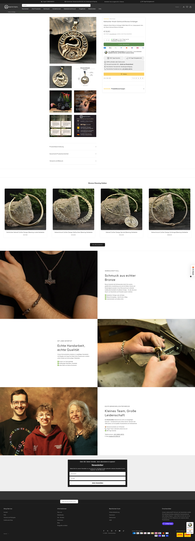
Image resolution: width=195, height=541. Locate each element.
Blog (58, 523)
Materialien (92, 9)
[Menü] (192, 523)
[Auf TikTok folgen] (123, 531)
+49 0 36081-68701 (118, 434)
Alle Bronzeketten (97, 244)
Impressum (112, 515)
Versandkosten (112, 34)
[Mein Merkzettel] (187, 7)
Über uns (59, 512)
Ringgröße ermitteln (62, 525)
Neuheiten (25, 9)
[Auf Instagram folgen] (111, 531)
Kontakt (6, 512)
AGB (110, 520)
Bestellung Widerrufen (69, 501)
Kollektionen (57, 9)
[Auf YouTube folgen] (119, 531)
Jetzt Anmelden (97, 483)
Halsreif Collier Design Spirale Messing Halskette (121, 232)
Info (100, 9)
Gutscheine (60, 520)
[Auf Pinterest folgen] (115, 531)
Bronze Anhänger (11, 12)
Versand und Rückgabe (10, 517)
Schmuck (47, 9)
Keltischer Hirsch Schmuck (23, 12)
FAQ (5, 515)
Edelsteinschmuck (70, 9)
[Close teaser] (190, 276)
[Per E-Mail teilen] (142, 78)
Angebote (82, 9)
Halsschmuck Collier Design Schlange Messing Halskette (169, 232)
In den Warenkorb (124, 44)
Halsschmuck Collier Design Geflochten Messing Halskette (73, 232)
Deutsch (177, 6)
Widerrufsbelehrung (114, 512)
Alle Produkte (36, 9)
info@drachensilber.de (114, 436)
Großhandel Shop (8, 520)
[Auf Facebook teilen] (136, 78)
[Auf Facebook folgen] (104, 531)
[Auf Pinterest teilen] (140, 78)
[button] (193, 270)
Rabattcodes (60, 515)
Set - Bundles (60, 517)
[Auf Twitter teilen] (138, 78)
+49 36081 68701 (127, 69)
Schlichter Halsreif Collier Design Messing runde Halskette (25, 232)
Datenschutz (112, 517)
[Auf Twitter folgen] (107, 531)
